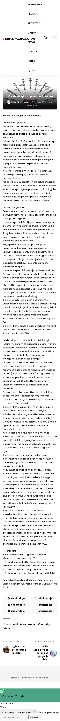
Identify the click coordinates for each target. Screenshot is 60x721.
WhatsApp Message (48, 712)
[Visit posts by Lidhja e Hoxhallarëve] (8, 102)
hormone (31, 624)
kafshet (40, 624)
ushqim (6, 628)
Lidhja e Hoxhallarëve (19, 38)
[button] (45, 37)
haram (23, 624)
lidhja (47, 624)
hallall (15, 624)
